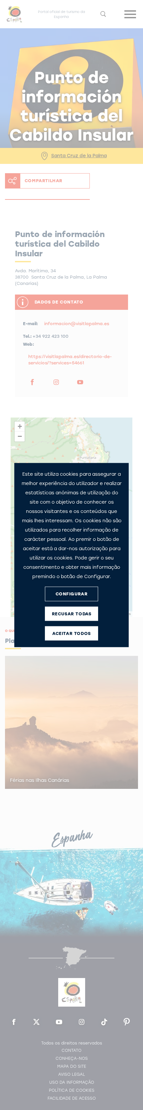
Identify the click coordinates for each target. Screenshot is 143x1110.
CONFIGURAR (72, 593)
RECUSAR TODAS (71, 613)
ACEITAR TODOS (71, 633)
